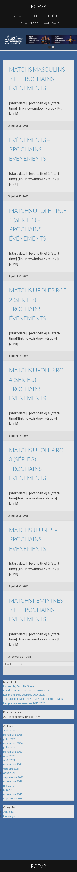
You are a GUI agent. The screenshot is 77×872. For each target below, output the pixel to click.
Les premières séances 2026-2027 (24, 694)
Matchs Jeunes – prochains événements (33, 539)
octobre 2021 (11, 768)
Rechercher (12, 663)
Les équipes (55, 16)
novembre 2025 (12, 735)
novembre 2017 (12, 794)
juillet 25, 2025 (20, 126)
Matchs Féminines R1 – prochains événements (36, 609)
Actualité (8, 812)
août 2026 (9, 730)
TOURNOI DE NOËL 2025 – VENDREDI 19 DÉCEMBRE (33, 699)
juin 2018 (8, 790)
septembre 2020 (13, 777)
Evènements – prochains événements (29, 149)
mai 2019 (8, 785)
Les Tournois (28, 22)
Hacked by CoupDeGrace (18, 686)
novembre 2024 (12, 743)
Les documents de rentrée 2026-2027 (26, 690)
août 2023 (9, 756)
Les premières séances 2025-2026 (24, 703)
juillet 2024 (9, 747)
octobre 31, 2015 (21, 656)
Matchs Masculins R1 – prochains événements (37, 78)
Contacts (51, 22)
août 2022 (9, 760)
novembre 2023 (12, 751)
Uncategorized (12, 816)
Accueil (19, 16)
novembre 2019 (12, 781)
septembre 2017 (13, 798)
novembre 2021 (12, 764)
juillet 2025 (9, 739)
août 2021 (9, 773)
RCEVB (38, 6)
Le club (35, 16)
